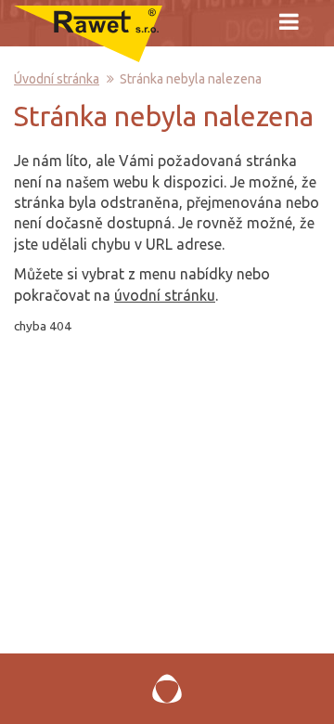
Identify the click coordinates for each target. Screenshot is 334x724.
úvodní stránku (164, 295)
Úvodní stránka (56, 78)
